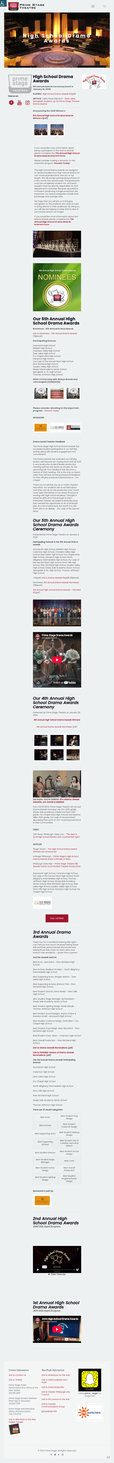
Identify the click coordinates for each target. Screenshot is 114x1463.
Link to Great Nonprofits (53, 1387)
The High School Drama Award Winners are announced (55, 850)
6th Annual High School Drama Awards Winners (53, 117)
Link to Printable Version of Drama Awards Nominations (53, 1053)
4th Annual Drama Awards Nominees (54, 726)
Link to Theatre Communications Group (53, 1405)
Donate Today (52, 410)
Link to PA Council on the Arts (55, 1399)
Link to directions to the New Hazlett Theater (22, 1420)
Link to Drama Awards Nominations (50, 1047)
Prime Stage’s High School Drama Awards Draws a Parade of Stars (55, 857)
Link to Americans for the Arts (56, 1375)
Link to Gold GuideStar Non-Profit (55, 1381)
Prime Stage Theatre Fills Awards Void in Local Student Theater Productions (56, 865)
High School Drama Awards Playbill (59, 93)
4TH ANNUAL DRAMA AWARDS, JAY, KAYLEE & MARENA (56, 800)
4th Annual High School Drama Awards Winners (57, 719)
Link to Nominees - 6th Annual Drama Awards (55, 333)
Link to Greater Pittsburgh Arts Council (56, 1393)
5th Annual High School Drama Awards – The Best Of (57, 591)
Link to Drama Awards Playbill (55, 577)
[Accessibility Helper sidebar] (3, 3)
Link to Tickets (15, 1379)
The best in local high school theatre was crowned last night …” (56, 837)
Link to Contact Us (17, 1375)
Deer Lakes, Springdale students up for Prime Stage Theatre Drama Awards (56, 101)
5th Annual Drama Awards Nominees (61, 582)
